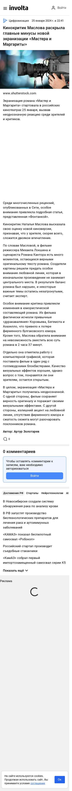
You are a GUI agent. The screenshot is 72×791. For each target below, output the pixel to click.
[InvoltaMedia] (19, 7)
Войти (34, 475)
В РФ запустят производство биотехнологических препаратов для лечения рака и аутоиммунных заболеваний (30, 520)
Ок (59, 779)
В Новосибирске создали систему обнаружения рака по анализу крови (30, 504)
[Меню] (5, 8)
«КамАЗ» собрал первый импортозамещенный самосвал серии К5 (34, 560)
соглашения (37, 783)
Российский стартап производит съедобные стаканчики (27, 548)
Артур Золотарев (26, 431)
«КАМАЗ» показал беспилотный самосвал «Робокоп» (27, 537)
